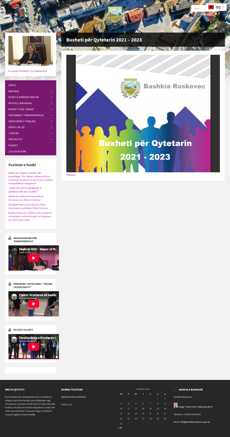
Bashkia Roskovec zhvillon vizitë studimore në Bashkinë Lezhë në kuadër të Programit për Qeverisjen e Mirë (30, 216)
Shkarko (71, 175)
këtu (33, 414)
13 (143, 408)
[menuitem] (30, 85)
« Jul (120, 427)
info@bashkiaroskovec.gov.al (195, 421)
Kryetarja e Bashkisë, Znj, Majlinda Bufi (27, 71)
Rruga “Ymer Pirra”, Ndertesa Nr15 (195, 406)
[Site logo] (115, 26)
